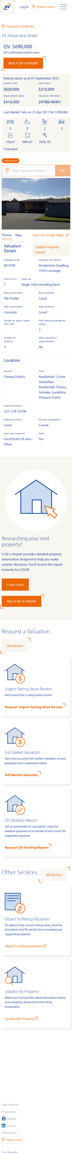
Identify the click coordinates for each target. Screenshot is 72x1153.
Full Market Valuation (21, 775)
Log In (24, 7)
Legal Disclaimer (10, 1104)
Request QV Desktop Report (27, 847)
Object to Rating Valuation (23, 946)
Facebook (12, 1118)
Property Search (14, 1139)
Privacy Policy (9, 1111)
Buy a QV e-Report (23, 63)
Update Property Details (47, 249)
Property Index (9, 1132)
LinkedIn (11, 1125)
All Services (15, 646)
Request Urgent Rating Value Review (34, 707)
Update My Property (19, 1018)
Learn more (15, 584)
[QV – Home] (7, 6)
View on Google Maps (49, 235)
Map (18, 235)
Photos (7, 235)
